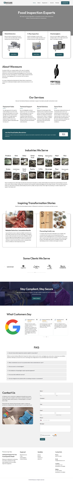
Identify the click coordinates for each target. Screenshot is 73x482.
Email (41, 415)
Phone (41, 417)
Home (34, 2)
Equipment (44, 2)
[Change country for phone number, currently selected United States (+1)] (41, 420)
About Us (40, 459)
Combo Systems (23, 459)
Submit (42, 439)
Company (42, 398)
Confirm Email (58, 415)
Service (52, 2)
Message (42, 423)
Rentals (57, 2)
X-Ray (21, 456)
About (39, 2)
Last (56, 395)
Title (41, 404)
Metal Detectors (23, 454)
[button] (47, 3)
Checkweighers (23, 457)
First (41, 395)
